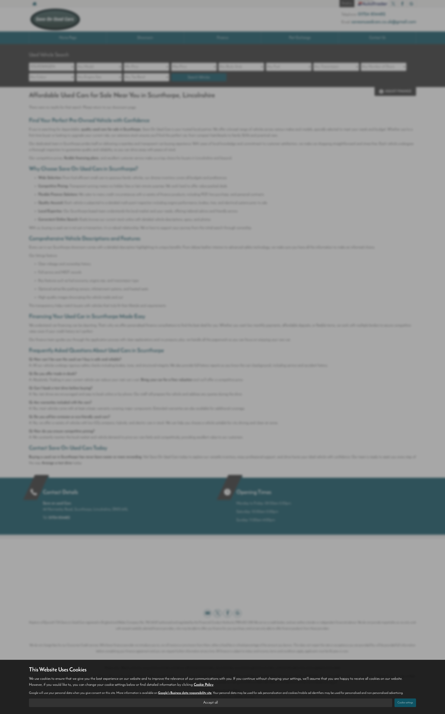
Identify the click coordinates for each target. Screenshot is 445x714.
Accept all (210, 703)
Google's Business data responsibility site (185, 693)
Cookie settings (405, 702)
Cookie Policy (203, 685)
